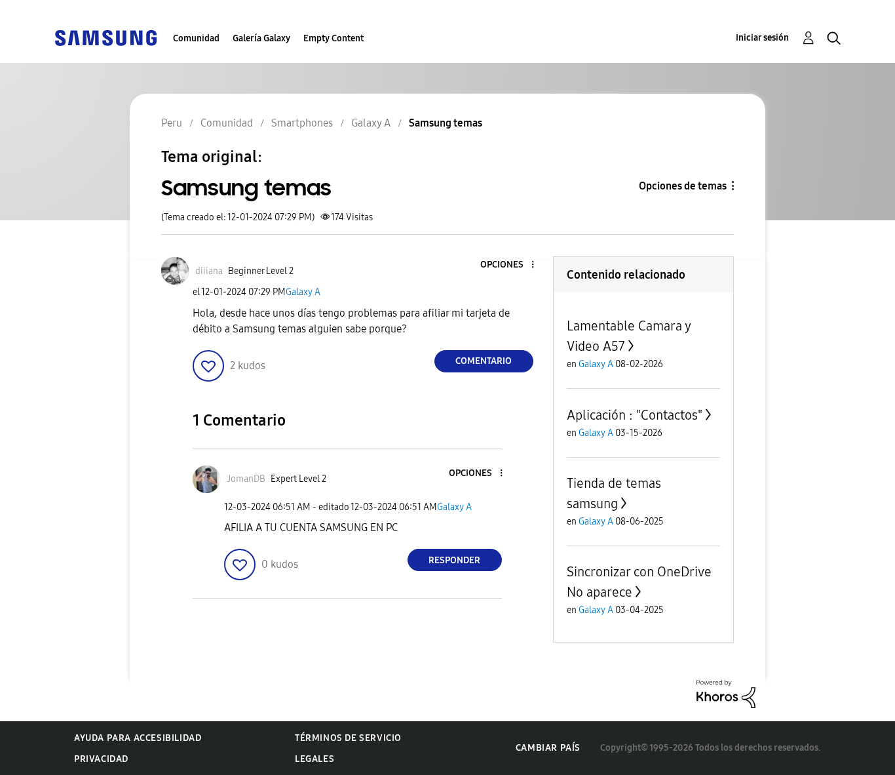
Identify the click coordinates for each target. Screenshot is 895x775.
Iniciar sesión (762, 37)
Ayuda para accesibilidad (137, 738)
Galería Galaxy (261, 38)
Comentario (483, 361)
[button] (510, 265)
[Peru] (105, 37)
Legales (314, 759)
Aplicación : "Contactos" (634, 415)
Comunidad (196, 38)
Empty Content (333, 38)
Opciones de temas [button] (683, 186)
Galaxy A (303, 292)
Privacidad (101, 759)
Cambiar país (548, 747)
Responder (454, 560)
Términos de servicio (348, 738)
